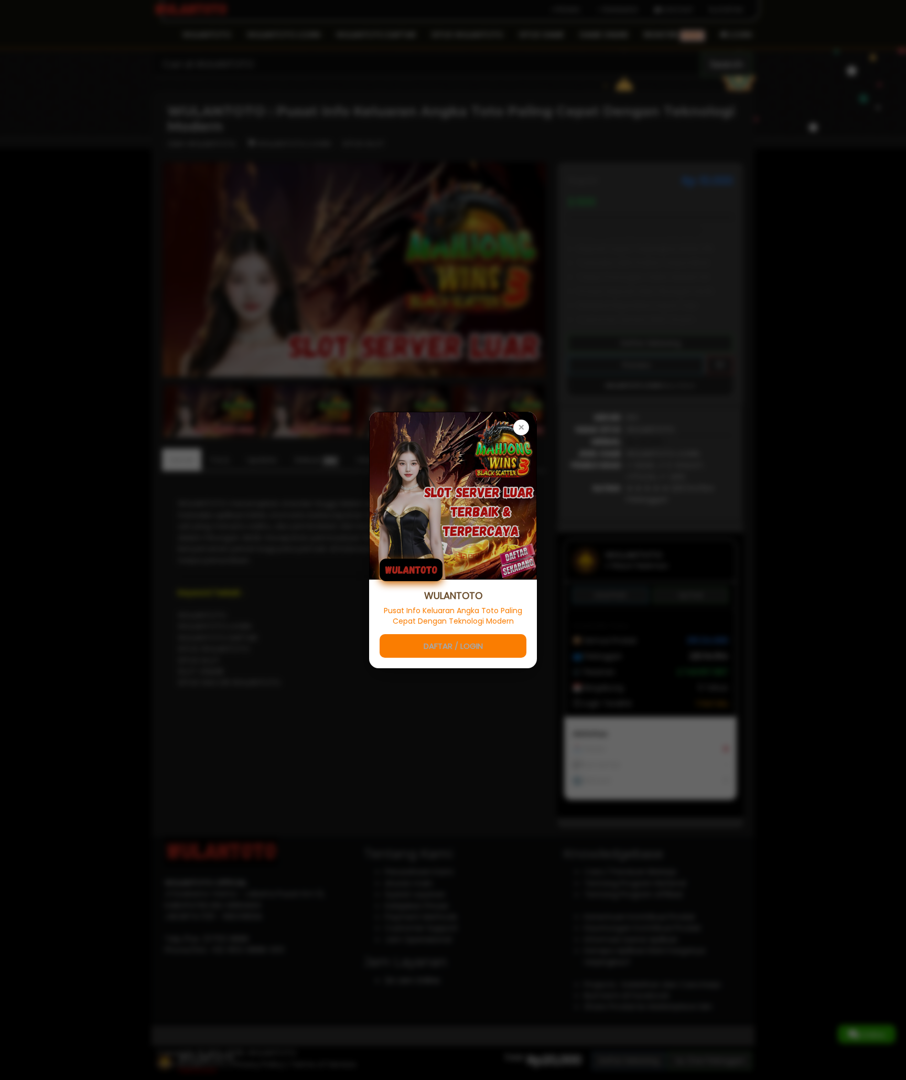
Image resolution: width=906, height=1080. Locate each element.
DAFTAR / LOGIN (453, 645)
